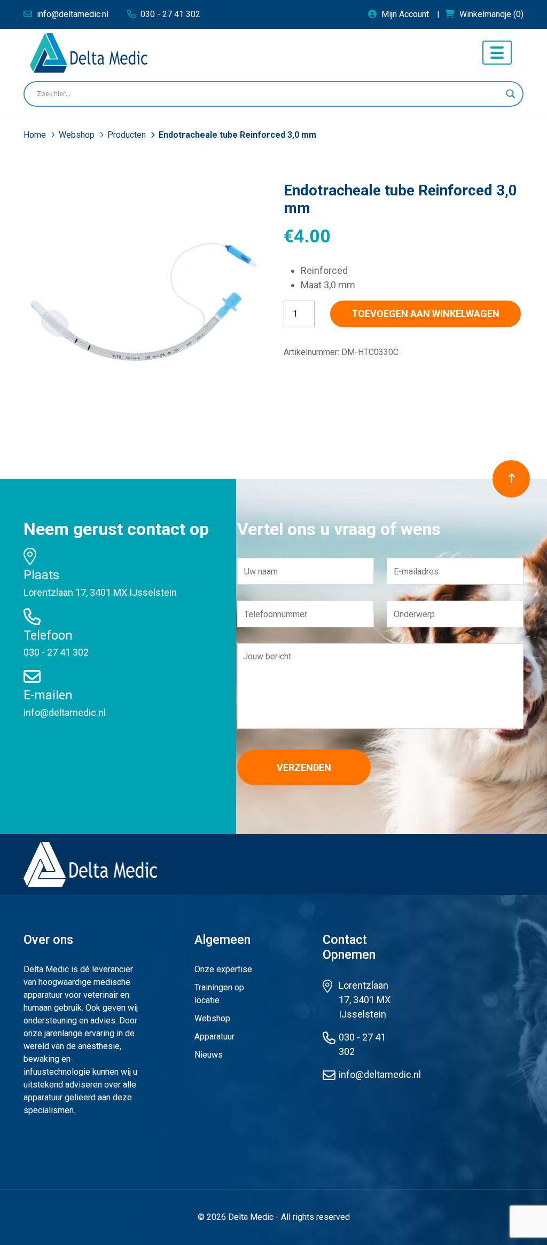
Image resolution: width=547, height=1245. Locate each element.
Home (36, 135)
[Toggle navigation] (497, 53)
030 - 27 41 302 (56, 652)
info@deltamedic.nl (65, 712)
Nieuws (208, 1055)
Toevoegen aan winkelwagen (425, 313)
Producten (127, 135)
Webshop (78, 135)
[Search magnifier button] (510, 93)
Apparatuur (214, 1036)
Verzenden (304, 767)
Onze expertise (223, 969)
